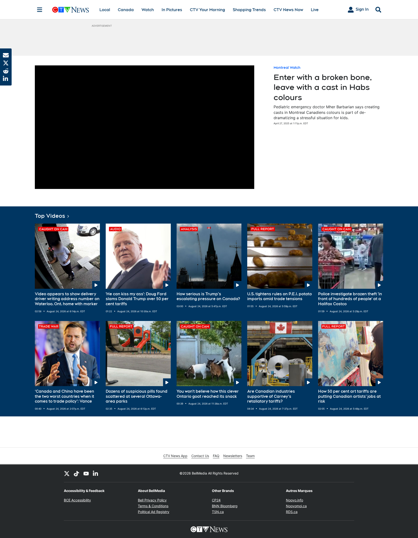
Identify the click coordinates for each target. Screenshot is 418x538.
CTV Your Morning (207, 10)
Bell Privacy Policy (152, 500)
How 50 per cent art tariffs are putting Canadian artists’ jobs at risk (349, 396)
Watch (148, 10)
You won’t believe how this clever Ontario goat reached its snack (208, 394)
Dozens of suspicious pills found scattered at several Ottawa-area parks (136, 396)
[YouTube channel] (86, 473)
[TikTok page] (76, 473)
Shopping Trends (249, 10)
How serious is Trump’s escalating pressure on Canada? (208, 296)
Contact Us (200, 456)
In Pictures (172, 10)
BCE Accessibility (77, 500)
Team (250, 456)
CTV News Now (288, 10)
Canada (126, 10)
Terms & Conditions (153, 506)
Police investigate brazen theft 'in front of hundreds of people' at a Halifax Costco (350, 299)
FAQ (216, 456)
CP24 (216, 500)
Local (104, 10)
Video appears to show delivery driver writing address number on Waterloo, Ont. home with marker (67, 299)
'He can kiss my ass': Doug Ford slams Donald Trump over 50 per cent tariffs (137, 299)
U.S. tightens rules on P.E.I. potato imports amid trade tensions (279, 296)
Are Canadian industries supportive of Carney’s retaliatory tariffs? (271, 396)
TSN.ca (218, 512)
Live (315, 10)
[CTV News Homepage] (70, 10)
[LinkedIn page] (96, 473)
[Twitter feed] (67, 473)
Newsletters (232, 456)
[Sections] (40, 10)
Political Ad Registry (153, 512)
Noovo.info (294, 500)
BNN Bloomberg (225, 506)
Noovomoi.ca (296, 506)
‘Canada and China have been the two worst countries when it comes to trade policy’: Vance (64, 396)
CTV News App (175, 456)
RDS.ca (292, 512)
